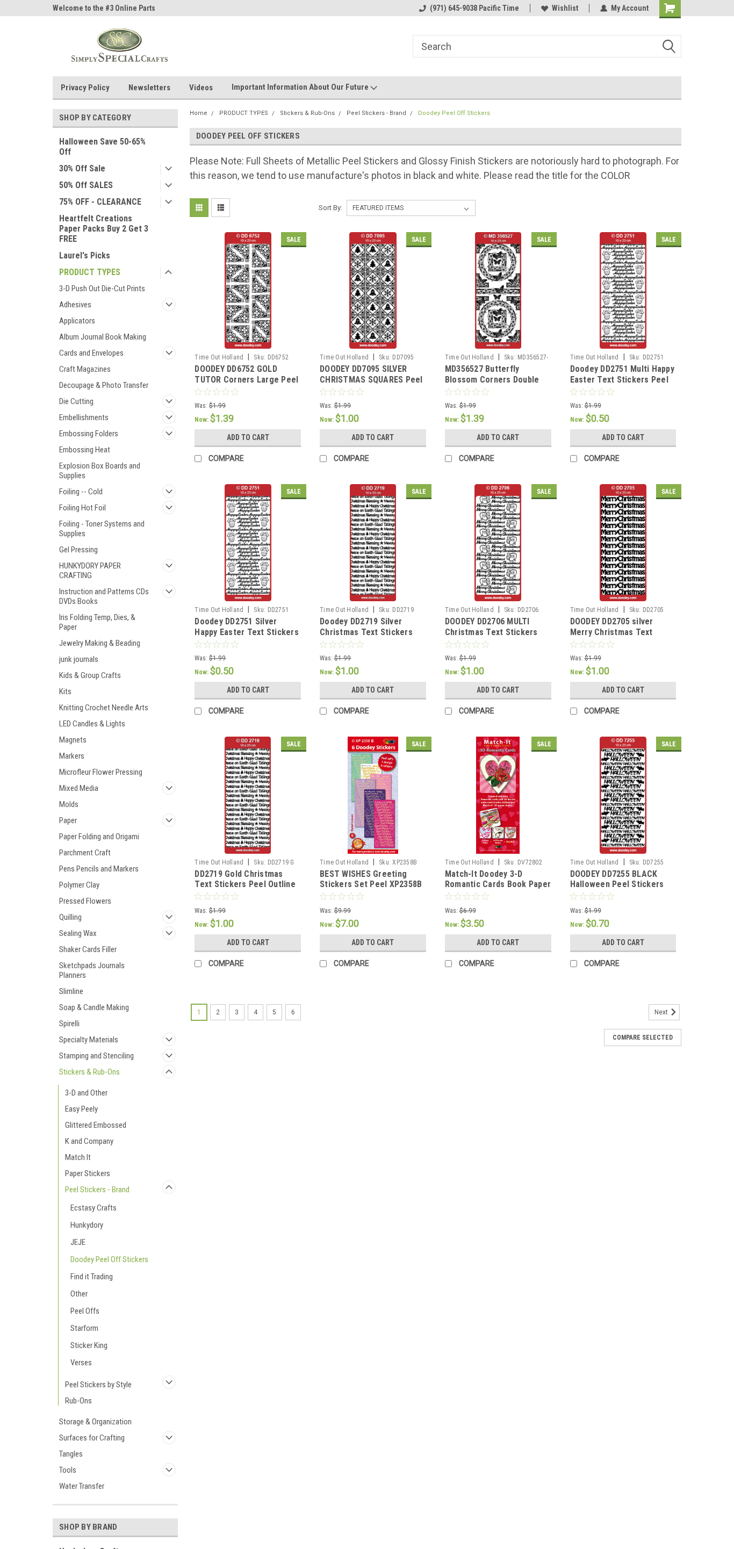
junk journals (78, 659)
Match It (78, 1157)
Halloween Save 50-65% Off (102, 146)
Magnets (73, 740)
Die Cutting (76, 401)
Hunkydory (86, 1225)
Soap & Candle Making (94, 1007)
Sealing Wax (78, 933)
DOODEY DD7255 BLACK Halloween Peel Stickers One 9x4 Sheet (617, 884)
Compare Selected (643, 1037)
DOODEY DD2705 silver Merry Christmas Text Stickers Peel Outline (611, 632)
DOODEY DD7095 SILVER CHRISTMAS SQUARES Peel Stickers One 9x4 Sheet (371, 379)
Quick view (247, 340)
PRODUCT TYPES (89, 272)
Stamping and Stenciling (96, 1056)
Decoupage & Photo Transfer (103, 385)
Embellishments (84, 417)
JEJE (77, 1242)
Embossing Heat (84, 450)
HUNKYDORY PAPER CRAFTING (90, 570)
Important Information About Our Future (301, 87)
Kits (65, 691)
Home (198, 113)
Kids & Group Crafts (90, 675)
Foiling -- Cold (81, 491)
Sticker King (88, 1345)
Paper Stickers (87, 1173)
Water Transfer (81, 1486)
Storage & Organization (95, 1421)
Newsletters (149, 87)
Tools (67, 1470)
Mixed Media (78, 788)
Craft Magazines (85, 369)
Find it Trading (91, 1276)
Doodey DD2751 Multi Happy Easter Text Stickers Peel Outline (622, 379)
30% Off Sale (82, 168)
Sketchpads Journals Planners (92, 970)
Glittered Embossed (95, 1125)
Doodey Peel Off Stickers (109, 1259)
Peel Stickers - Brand (97, 1189)
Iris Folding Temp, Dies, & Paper (97, 622)
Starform (84, 1328)
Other (79, 1294)
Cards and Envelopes (91, 353)
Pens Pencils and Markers (99, 869)
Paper (68, 820)
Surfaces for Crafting (92, 1438)
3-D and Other (86, 1093)
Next (662, 1012)
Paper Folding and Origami (99, 836)
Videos (201, 87)
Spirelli (69, 1023)
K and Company (89, 1141)
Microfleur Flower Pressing (100, 772)
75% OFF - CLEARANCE (100, 202)
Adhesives (75, 304)
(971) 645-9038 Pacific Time (474, 8)
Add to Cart (248, 437)
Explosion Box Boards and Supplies (99, 470)
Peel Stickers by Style (98, 1384)
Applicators (77, 321)
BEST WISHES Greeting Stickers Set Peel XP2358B (371, 879)
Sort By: (330, 208)
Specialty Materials (88, 1039)
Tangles (71, 1454)
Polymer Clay (79, 885)
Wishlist (565, 8)
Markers (71, 756)
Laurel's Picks (84, 255)
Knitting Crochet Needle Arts (103, 707)
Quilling (70, 917)
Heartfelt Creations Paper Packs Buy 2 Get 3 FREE (103, 228)
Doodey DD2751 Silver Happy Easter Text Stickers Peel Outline (247, 632)
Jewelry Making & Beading (99, 643)
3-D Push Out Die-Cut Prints (102, 288)
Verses (81, 1362)
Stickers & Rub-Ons (89, 1072)
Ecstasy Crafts (93, 1208)
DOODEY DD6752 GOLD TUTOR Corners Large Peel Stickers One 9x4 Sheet (246, 379)
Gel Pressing (78, 549)
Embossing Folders (88, 433)
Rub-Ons (78, 1401)
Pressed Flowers (85, 901)
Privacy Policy (85, 87)
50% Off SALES (86, 185)
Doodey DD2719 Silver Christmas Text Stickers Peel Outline (366, 632)
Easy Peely (81, 1109)
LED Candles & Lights (92, 724)
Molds (68, 804)
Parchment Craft (85, 853)
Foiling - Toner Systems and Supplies (102, 528)
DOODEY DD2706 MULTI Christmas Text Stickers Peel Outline (491, 632)
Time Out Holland (219, 357)
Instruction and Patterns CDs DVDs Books (104, 596)
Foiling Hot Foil (82, 508)
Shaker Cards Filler (88, 949)
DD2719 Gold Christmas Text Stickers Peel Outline (245, 879)
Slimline (71, 991)
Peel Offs (84, 1311)
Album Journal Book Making (102, 337)
